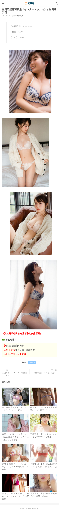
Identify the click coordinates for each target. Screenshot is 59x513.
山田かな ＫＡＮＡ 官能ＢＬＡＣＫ (14, 374)
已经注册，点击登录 (16, 354)
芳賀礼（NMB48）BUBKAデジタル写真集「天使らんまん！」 (43, 466)
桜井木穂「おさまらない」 (45, 373)
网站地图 (35, 508)
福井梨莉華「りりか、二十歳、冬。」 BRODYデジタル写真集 (15, 466)
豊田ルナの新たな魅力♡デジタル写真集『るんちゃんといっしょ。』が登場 (15, 437)
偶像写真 (19, 16)
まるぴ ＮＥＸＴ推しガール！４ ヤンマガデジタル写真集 (15, 496)
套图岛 (29, 3)
